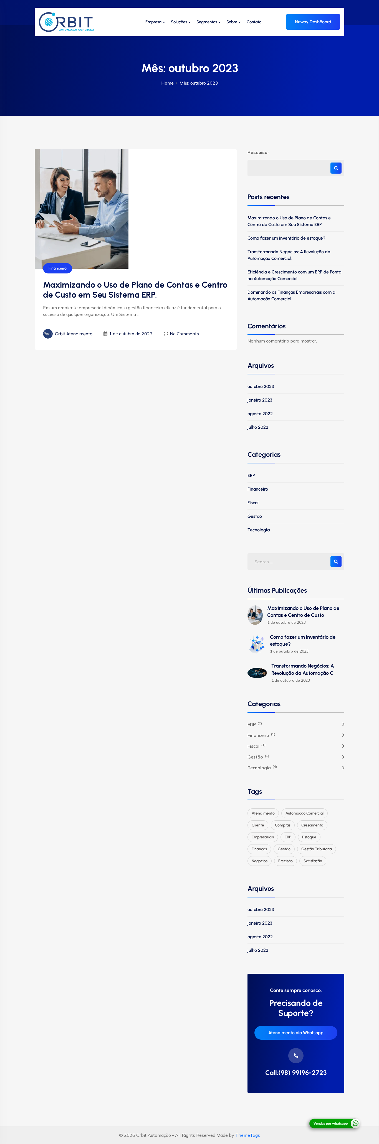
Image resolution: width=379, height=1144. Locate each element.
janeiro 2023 (259, 400)
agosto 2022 (260, 413)
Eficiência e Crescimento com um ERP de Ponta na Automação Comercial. (294, 275)
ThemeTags (247, 1135)
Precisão (285, 861)
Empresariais (263, 837)
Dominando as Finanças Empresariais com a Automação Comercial (291, 295)
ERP (251, 475)
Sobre (231, 21)
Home (167, 83)
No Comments (184, 333)
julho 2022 (257, 427)
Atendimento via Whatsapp (296, 1032)
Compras (282, 825)
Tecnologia (258, 529)
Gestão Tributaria (316, 849)
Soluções (179, 21)
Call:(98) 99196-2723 (296, 1073)
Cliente (258, 825)
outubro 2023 (260, 386)
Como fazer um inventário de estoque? (286, 238)
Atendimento (263, 813)
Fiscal (253, 502)
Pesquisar (258, 152)
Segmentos (206, 21)
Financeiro (58, 268)
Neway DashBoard (313, 21)
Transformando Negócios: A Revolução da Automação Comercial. (288, 255)
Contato (254, 21)
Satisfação (313, 861)
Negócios (259, 861)
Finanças (259, 849)
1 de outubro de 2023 (131, 333)
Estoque (309, 837)
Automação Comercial (304, 813)
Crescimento (312, 825)
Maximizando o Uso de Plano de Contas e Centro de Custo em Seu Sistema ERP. (289, 221)
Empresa (153, 21)
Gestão (254, 516)
